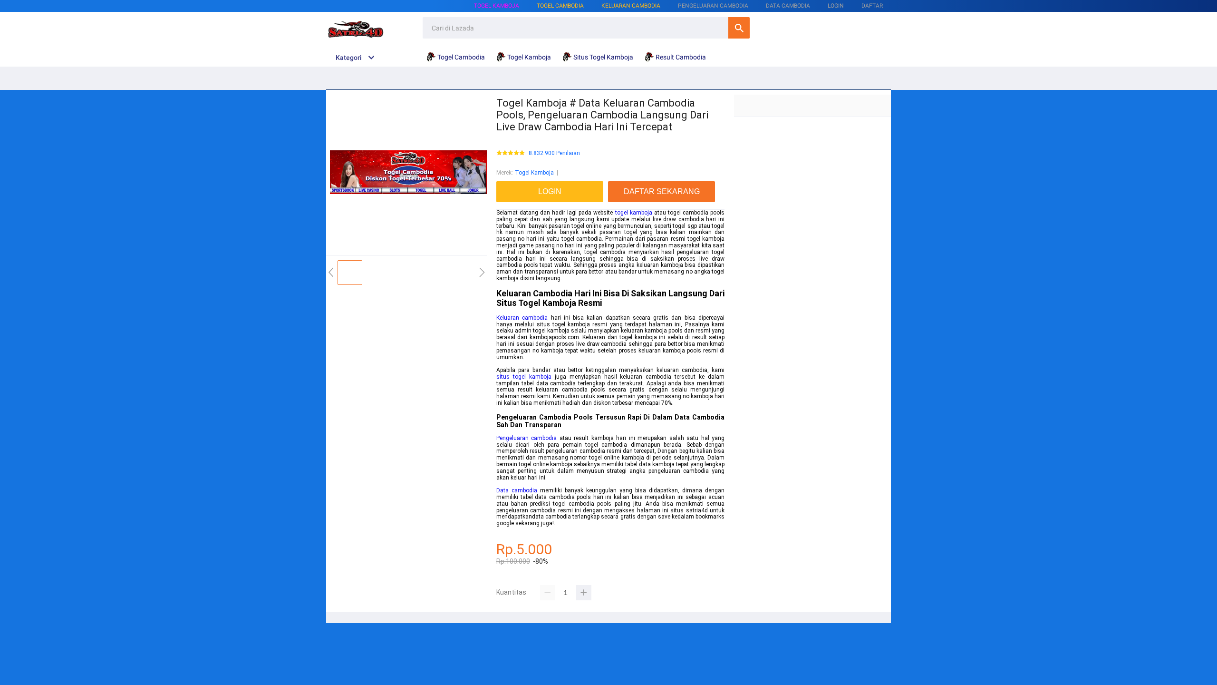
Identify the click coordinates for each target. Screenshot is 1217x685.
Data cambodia (516, 490)
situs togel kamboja (523, 376)
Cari (739, 28)
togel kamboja (633, 212)
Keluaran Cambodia (630, 5)
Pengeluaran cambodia (526, 438)
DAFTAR (872, 5)
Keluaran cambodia (522, 317)
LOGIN (836, 5)
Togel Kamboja (496, 5)
